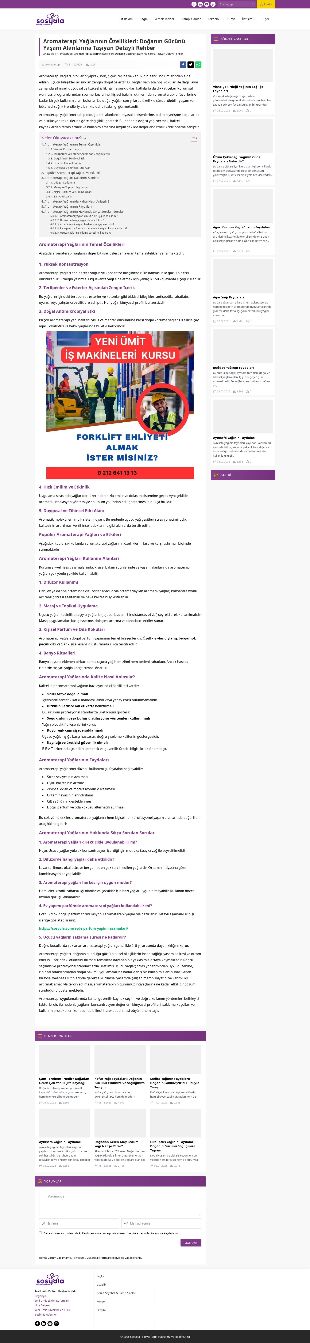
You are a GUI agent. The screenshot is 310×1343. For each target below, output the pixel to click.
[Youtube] (206, 4)
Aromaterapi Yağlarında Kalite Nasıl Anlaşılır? (76, 201)
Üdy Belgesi (42, 1305)
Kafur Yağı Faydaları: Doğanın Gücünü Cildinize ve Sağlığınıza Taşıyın (119, 1082)
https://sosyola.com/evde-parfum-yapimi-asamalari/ (83, 928)
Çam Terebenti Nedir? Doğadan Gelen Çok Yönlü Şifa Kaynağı (64, 1080)
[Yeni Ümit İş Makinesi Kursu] (120, 476)
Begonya (40, 1296)
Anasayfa (48, 54)
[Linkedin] (200, 4)
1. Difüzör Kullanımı (63, 182)
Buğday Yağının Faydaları (233, 367)
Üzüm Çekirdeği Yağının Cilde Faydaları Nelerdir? (236, 159)
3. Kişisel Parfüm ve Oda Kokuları (71, 192)
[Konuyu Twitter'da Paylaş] (190, 64)
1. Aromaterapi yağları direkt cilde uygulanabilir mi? (87, 216)
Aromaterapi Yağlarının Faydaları (68, 206)
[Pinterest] (213, 4)
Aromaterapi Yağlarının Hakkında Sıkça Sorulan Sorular (84, 212)
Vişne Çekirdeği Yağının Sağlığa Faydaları (238, 88)
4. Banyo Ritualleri (62, 196)
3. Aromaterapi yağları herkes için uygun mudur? (85, 224)
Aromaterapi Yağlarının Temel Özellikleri (73, 144)
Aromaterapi (64, 54)
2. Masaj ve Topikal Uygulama (69, 187)
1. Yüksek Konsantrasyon (66, 149)
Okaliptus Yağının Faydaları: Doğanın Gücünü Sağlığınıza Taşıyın (172, 1146)
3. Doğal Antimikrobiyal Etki (68, 158)
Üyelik (268, 4)
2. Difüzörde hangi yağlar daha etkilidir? (80, 220)
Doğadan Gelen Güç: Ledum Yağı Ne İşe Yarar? (116, 1144)
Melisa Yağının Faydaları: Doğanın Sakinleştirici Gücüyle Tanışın (174, 1082)
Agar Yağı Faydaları (228, 297)
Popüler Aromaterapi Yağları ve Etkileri (72, 173)
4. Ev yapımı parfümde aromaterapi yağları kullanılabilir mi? (92, 228)
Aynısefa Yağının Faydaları (60, 1142)
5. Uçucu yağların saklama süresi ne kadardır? (84, 232)
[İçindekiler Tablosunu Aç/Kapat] (192, 138)
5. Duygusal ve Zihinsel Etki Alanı (71, 168)
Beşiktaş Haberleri (46, 1314)
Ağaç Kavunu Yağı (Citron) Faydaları (241, 227)
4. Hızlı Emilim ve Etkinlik (66, 163)
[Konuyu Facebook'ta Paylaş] (183, 64)
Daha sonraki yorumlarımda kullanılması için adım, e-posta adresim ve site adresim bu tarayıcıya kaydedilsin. (111, 1233)
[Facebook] (194, 4)
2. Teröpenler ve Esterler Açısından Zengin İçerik (80, 154)
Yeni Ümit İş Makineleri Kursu (53, 1310)
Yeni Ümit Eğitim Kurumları (52, 1300)
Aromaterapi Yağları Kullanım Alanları (71, 178)
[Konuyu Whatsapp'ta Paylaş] (198, 64)
